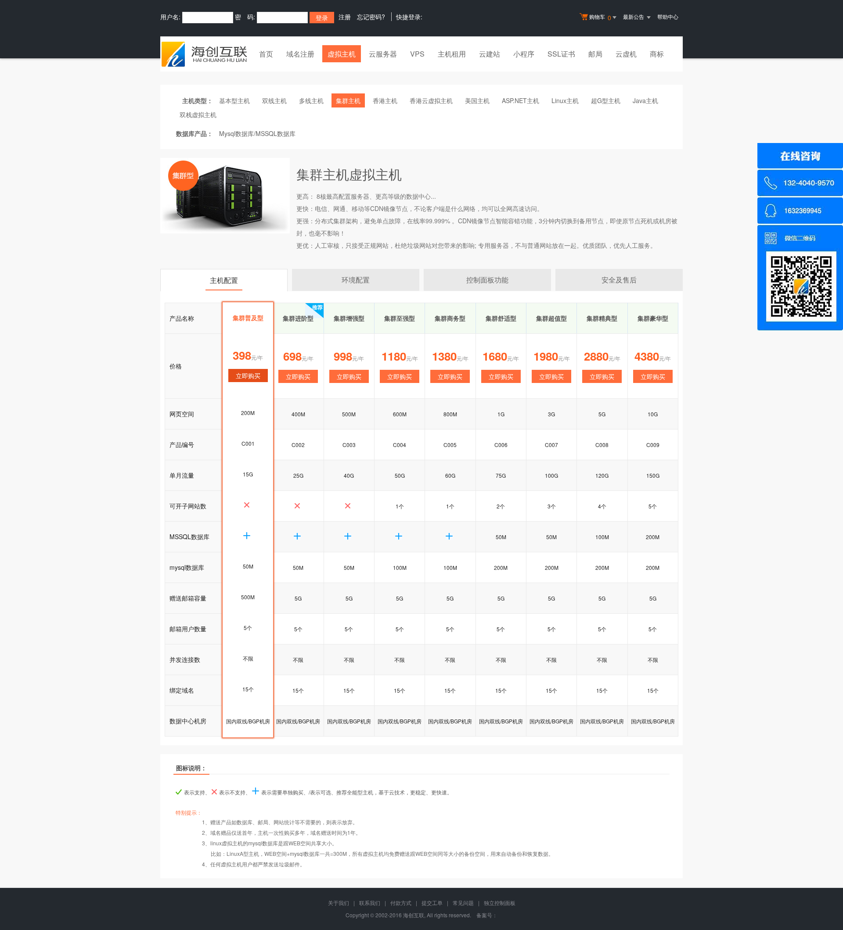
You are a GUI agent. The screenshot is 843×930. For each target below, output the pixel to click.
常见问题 (463, 902)
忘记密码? (371, 16)
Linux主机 (565, 100)
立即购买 (298, 376)
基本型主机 (234, 100)
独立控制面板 (499, 902)
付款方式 (400, 902)
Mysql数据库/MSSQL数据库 (257, 133)
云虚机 (626, 54)
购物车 (600, 17)
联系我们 (369, 902)
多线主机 (311, 100)
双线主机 (274, 100)
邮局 (595, 54)
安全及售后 (619, 280)
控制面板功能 (487, 280)
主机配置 (224, 280)
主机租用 (452, 54)
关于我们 (338, 902)
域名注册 (300, 54)
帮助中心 (667, 16)
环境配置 (356, 280)
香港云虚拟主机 (431, 100)
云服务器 (383, 54)
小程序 (523, 54)
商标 (657, 54)
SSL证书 (561, 54)
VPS (417, 54)
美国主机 (477, 100)
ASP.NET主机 (520, 100)
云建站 (489, 54)
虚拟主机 (342, 54)
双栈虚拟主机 (198, 114)
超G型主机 (605, 100)
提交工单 (432, 902)
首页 (266, 54)
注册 (345, 16)
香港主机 (385, 100)
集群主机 (348, 100)
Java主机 (645, 100)
